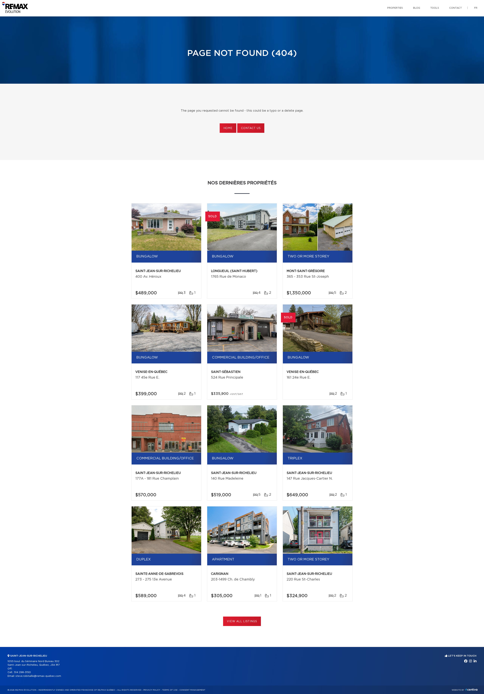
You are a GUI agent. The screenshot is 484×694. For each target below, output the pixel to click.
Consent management (192, 690)
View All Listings (242, 621)
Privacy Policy (151, 690)
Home (228, 128)
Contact (455, 8)
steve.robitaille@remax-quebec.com (38, 676)
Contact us (251, 128)
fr (475, 8)
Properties (395, 8)
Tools (434, 8)
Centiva (471, 689)
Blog (416, 8)
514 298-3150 (22, 672)
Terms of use (170, 690)
